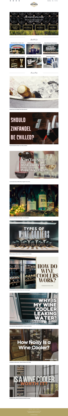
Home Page (49, 0)
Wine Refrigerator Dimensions (50, 42)
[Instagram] (13, 1)
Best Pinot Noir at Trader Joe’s (17, 42)
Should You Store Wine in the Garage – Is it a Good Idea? (19, 217)
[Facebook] (10, 1)
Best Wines (56, 0)
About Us (34, 409)
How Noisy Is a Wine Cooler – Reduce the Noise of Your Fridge (20, 362)
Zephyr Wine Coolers (50, 56)
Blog (52, 0)
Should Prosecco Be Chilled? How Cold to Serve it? (18, 109)
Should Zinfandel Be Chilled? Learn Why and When (18, 145)
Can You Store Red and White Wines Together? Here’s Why (20, 181)
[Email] (19, 1)
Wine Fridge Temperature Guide (34, 56)
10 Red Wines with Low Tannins (34, 42)
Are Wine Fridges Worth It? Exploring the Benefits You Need (20, 398)
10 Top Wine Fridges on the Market (17, 56)
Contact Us (37, 409)
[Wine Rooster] (34, 5)
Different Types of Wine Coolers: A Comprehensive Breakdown (20, 253)
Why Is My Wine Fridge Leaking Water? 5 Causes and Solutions (21, 326)
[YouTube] (16, 1)
